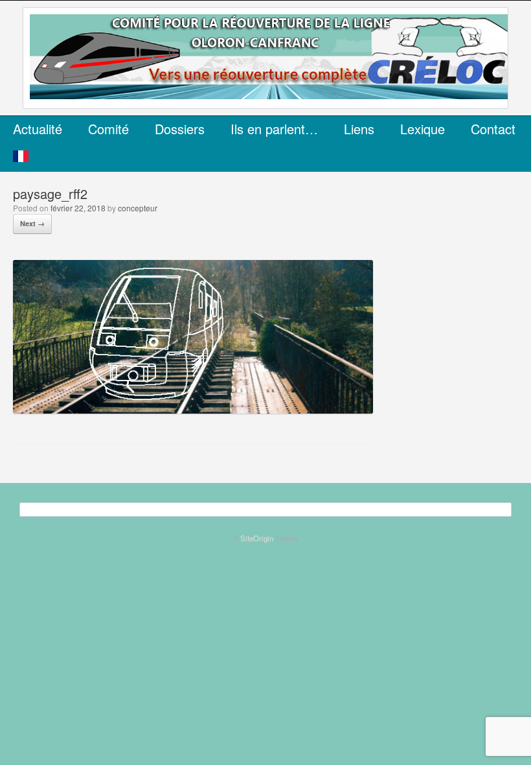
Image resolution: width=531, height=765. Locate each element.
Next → (32, 223)
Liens (359, 128)
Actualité (37, 128)
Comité (108, 128)
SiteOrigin (256, 538)
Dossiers (180, 128)
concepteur (137, 207)
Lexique (422, 128)
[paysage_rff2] (193, 409)
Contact (493, 128)
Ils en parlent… (274, 128)
